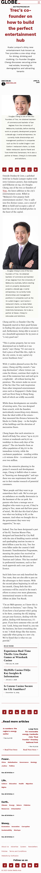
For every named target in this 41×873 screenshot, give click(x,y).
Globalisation (12, 762)
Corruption (26, 826)
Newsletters (33, 847)
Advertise (14, 847)
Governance (24, 762)
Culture (4, 783)
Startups (17, 830)
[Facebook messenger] (36, 169)
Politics (12, 766)
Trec (5, 190)
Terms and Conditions (17, 851)
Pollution (27, 805)
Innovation (16, 826)
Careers (23, 847)
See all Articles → (8, 772)
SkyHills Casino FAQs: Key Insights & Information (17, 673)
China (4, 762)
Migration (29, 783)
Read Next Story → (30, 750)
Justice (4, 766)
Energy (11, 805)
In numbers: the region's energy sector (10, 731)
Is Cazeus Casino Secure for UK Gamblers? (18, 687)
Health (21, 783)
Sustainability (7, 830)
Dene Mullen (11, 83)
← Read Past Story (10, 750)
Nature (19, 805)
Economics (6, 826)
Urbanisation (16, 808)
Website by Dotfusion (10, 856)
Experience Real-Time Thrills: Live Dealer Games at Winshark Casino (17, 655)
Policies (4, 851)
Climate (4, 805)
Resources (5, 808)
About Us (5, 847)
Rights (4, 787)
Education (13, 783)
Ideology (34, 762)
